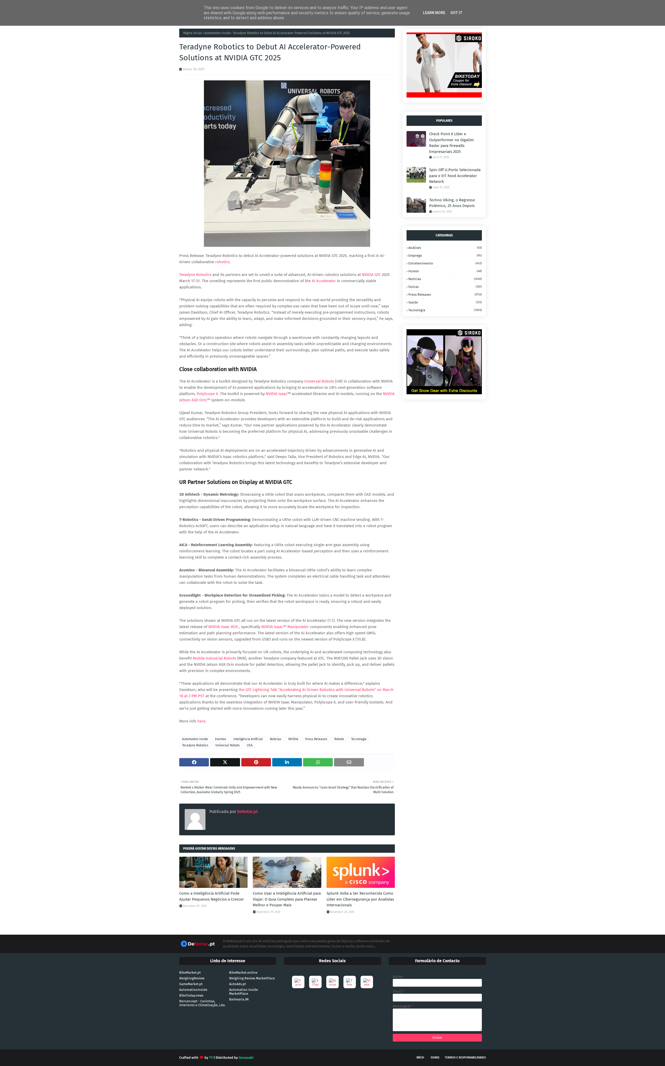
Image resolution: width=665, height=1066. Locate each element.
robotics (222, 262)
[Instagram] (332, 982)
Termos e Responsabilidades (465, 1057)
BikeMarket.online (243, 972)
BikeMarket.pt (190, 972)
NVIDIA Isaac (276, 393)
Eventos (220, 739)
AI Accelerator (324, 281)
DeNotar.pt (247, 811)
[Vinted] (367, 982)
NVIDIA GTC (372, 274)
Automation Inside (217, 33)
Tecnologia (359, 739)
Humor (445, 271)
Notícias (275, 739)
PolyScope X (207, 393)
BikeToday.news (191, 995)
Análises (445, 248)
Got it (456, 13)
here (201, 721)
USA (249, 745)
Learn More (434, 13)
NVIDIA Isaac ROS (223, 626)
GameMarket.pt (191, 984)
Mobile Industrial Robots (214, 658)
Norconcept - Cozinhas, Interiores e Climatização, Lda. (202, 1003)
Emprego (445, 255)
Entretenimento (445, 263)
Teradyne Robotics (195, 274)
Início (420, 1057)
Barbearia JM (239, 999)
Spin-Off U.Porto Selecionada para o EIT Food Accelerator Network (455, 175)
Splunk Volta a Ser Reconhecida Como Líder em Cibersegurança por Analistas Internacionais (360, 899)
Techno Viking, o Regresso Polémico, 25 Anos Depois (452, 203)
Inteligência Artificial (248, 739)
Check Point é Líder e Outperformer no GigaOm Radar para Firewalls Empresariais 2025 (451, 143)
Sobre (435, 1057)
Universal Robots (319, 381)
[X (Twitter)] (315, 982)
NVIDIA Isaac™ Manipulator (285, 626)
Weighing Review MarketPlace (252, 978)
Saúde (445, 302)
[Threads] (349, 982)
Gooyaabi (246, 1057)
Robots (339, 739)
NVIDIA (293, 739)
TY (211, 1057)
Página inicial (192, 33)
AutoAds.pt (237, 984)
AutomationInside (193, 990)
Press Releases (316, 739)
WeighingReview (191, 978)
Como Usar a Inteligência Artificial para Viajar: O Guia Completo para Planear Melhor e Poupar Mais (287, 899)
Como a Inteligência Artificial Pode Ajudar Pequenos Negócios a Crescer (211, 896)
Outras (445, 287)
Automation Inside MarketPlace (243, 992)
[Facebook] (298, 982)
